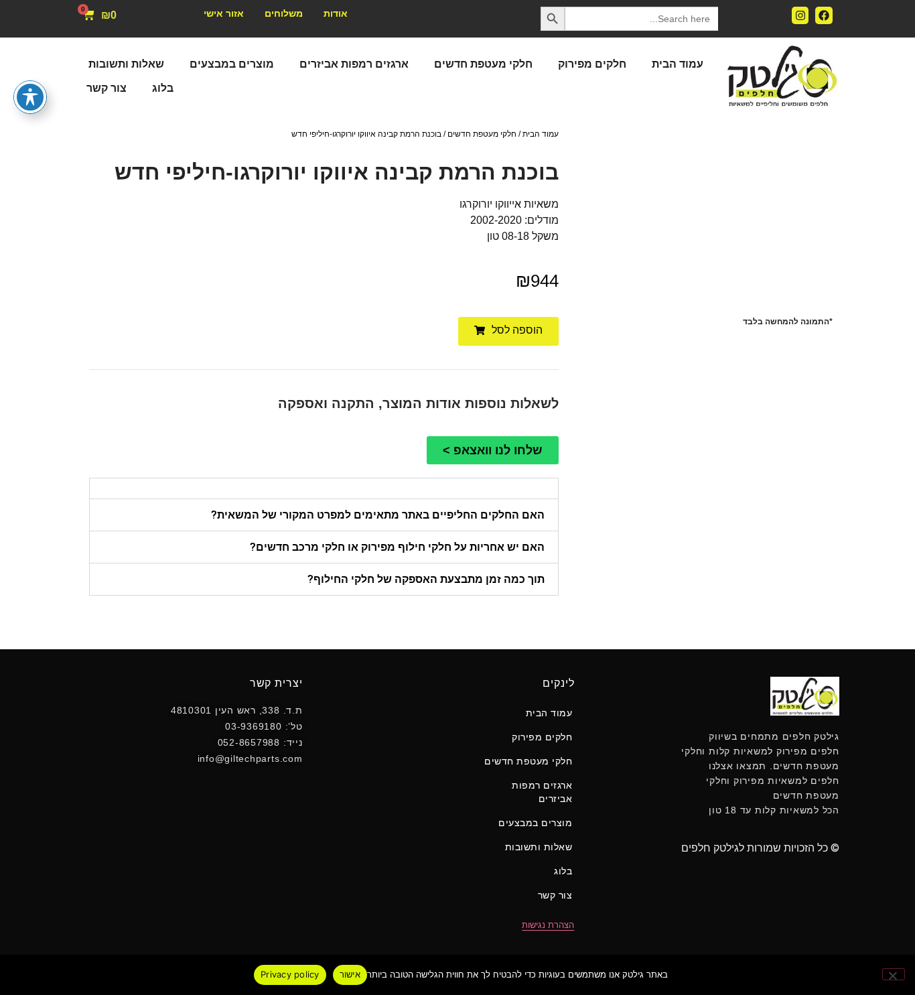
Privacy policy (290, 974)
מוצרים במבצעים (232, 64)
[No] (893, 974)
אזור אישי (224, 13)
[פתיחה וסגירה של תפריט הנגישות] (30, 97)
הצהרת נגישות (548, 925)
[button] (508, 331)
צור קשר (106, 88)
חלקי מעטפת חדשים (483, 64)
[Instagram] (800, 15)
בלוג (162, 88)
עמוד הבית (677, 64)
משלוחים (284, 13)
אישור (350, 974)
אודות (336, 13)
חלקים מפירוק (592, 64)
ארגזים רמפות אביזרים (354, 64)
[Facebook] (824, 15)
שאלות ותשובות (126, 64)
